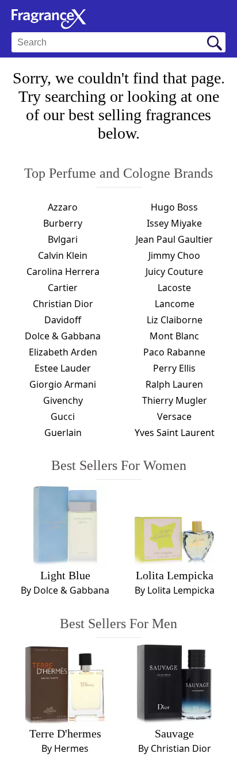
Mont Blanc (174, 336)
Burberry (62, 223)
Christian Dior (63, 303)
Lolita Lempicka (174, 575)
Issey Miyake (174, 223)
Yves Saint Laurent (175, 432)
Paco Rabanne (174, 352)
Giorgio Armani (62, 384)
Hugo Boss (174, 207)
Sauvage (174, 733)
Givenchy (63, 400)
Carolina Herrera (63, 271)
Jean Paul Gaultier (174, 239)
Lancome (174, 303)
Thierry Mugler (174, 400)
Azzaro (63, 207)
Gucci (63, 416)
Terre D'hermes (65, 733)
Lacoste (174, 287)
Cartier (63, 287)
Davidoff (62, 319)
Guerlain (63, 432)
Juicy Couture (174, 271)
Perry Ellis (174, 368)
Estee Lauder (63, 368)
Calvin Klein (62, 255)
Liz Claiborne (174, 319)
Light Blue (65, 575)
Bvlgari (63, 239)
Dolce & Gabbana (63, 336)
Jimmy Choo (174, 255)
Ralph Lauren (174, 384)
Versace (174, 416)
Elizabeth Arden (63, 352)
